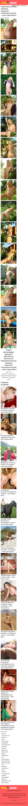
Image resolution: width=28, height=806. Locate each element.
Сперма (3, 775)
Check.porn (18, 790)
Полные (3, 772)
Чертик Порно (5, 18)
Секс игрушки (5, 773)
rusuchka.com (5, 735)
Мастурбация (5, 761)
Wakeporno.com (6, 781)
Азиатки (3, 737)
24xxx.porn (10, 790)
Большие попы (5, 744)
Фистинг (3, 779)
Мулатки (4, 766)
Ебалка (3, 734)
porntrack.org (13, 793)
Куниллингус (5, 759)
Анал (2, 739)
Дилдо (3, 753)
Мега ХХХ (8, 372)
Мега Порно (5, 782)
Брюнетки (4, 750)
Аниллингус (5, 741)
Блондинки (4, 743)
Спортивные (5, 777)
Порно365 (14, 800)
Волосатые (4, 752)
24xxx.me (24, 5)
